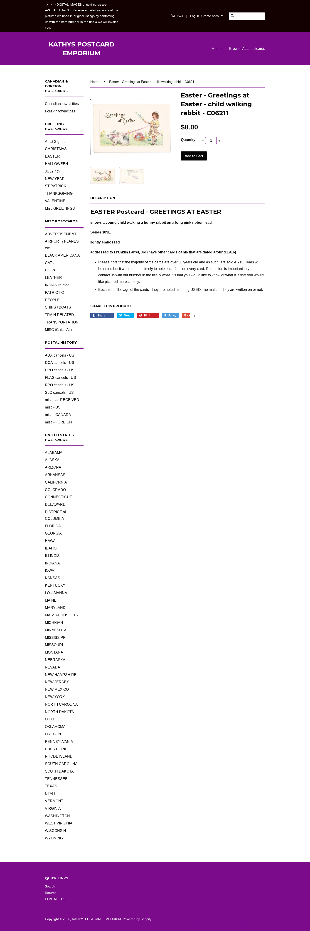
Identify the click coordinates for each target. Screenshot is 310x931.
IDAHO (51, 548)
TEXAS (51, 786)
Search (50, 886)
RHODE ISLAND (59, 756)
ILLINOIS (52, 556)
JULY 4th (52, 171)
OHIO (49, 719)
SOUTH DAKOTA (59, 771)
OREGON (53, 734)
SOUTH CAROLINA (61, 764)
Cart (179, 16)
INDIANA (52, 563)
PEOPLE (52, 300)
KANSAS (52, 578)
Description (102, 198)
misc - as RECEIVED (62, 400)
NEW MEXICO (57, 689)
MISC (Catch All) (58, 330)
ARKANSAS (55, 475)
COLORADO (55, 490)
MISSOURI (54, 645)
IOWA (49, 570)
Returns (50, 893)
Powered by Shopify (137, 919)
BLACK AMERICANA (62, 255)
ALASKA (52, 460)
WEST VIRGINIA (58, 823)
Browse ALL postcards (247, 49)
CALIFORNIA (56, 482)
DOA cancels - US (59, 363)
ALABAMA (53, 453)
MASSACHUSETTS (61, 615)
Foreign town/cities (60, 111)
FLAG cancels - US (60, 377)
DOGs (50, 270)
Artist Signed (55, 141)
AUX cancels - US (59, 355)
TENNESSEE (56, 779)
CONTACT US (55, 899)
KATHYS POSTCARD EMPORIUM (82, 48)
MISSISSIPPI (55, 637)
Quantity (188, 140)
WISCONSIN (55, 831)
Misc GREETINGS (60, 208)
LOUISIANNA (56, 593)
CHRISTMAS (56, 149)
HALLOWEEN (56, 164)
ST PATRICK (55, 186)
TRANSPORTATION (62, 322)
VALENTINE (55, 201)
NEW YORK (55, 697)
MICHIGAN (54, 623)
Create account (212, 16)
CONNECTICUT (58, 497)
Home (216, 49)
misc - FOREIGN (58, 422)
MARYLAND (55, 608)
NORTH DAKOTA (59, 712)
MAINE (51, 600)
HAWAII (51, 541)
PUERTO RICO (57, 749)
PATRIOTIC (54, 292)
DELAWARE (55, 504)
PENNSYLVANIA (59, 742)
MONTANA (54, 652)
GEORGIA (53, 533)
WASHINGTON (57, 816)
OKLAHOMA (55, 727)
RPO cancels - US (59, 385)
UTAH (50, 793)
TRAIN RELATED (59, 315)
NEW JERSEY (57, 682)
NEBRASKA (55, 660)
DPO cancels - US (59, 370)
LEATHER (53, 278)
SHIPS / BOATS (58, 307)
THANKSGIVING (59, 193)
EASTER (52, 156)
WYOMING (54, 838)
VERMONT (54, 801)
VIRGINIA (53, 808)
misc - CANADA (58, 415)
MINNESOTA (55, 630)
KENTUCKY (55, 585)
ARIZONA (53, 467)
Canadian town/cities (62, 104)
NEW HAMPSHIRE (60, 675)
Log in (194, 16)
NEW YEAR (55, 179)
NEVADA (52, 667)
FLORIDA (53, 526)
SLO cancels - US (59, 392)
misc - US (53, 407)
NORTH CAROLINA (61, 704)
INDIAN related (57, 285)
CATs (49, 263)
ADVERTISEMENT (60, 234)
